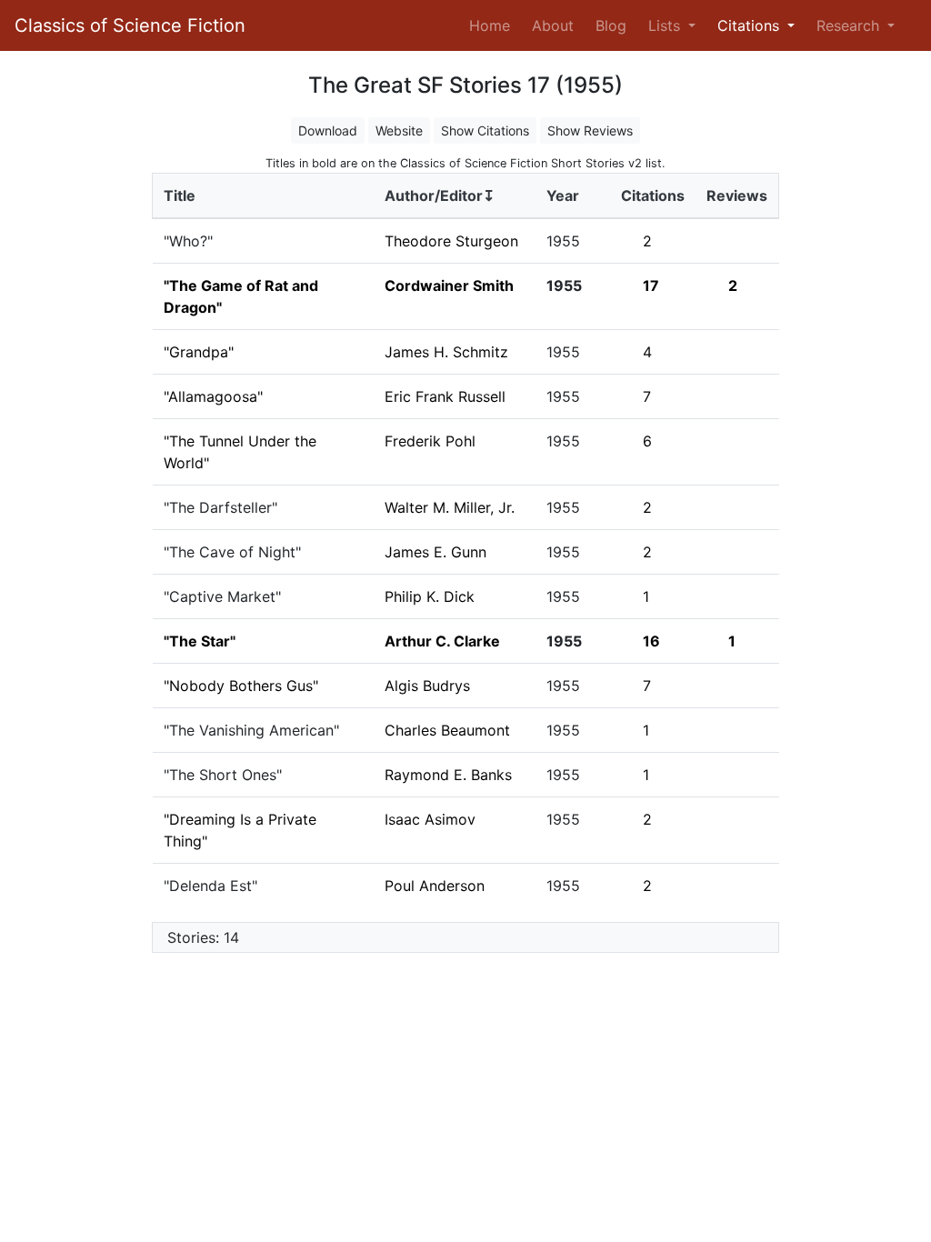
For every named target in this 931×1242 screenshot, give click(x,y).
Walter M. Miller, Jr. (450, 507)
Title (179, 195)
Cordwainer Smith (449, 285)
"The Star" (199, 641)
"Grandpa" (199, 352)
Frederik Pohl (430, 441)
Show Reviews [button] (590, 130)
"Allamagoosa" (213, 396)
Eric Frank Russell (445, 396)
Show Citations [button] (485, 130)
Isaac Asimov (430, 819)
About (553, 25)
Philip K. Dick (430, 596)
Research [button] (850, 25)
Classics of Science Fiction (130, 25)
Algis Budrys (427, 685)
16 (651, 641)
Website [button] (399, 130)
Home (493, 25)
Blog (611, 25)
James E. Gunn (435, 552)
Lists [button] (666, 25)
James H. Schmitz (446, 352)
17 (651, 285)
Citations (653, 195)
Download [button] (327, 130)
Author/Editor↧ (440, 195)
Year (562, 195)
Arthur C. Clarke (442, 641)
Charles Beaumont (447, 730)
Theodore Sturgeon (451, 241)
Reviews (736, 195)
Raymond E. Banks (448, 775)
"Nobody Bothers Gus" (241, 685)
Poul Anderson (435, 885)
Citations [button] (750, 25)
